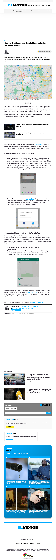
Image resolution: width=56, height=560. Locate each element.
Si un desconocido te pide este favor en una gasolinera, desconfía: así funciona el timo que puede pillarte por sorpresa (39, 482)
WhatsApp (32, 313)
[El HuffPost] (44, 5)
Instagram (40, 302)
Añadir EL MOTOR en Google (45, 51)
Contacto (46, 536)
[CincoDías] (37, 5)
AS (21, 453)
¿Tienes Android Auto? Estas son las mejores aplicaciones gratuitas (32, 125)
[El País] (30, 5)
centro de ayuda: (32, 292)
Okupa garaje (30, 0)
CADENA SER (25, 453)
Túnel (25, 0)
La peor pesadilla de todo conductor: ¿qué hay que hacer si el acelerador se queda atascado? (39, 390)
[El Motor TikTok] (30, 539)
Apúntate (10, 426)
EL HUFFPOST (13, 453)
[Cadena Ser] (49, 5)
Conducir (16, 313)
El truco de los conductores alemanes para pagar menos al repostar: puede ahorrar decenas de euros (38, 511)
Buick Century (12, 0)
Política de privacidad (16, 536)
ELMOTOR (8, 453)
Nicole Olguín (15, 50)
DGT (48, 0)
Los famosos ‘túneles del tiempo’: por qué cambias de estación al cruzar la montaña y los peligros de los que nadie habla (38, 376)
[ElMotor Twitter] (27, 539)
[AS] (33, 5)
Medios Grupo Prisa (28, 558)
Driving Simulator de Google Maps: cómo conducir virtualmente (30, 133)
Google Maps (38, 144)
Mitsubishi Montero (19, 0)
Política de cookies (34, 536)
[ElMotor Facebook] (25, 539)
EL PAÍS (18, 453)
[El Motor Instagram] (29, 539)
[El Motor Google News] (33, 539)
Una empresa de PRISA (28, 555)
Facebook (32, 302)
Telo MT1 (39, 0)
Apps (13, 313)
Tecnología (6, 40)
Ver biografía (14, 310)
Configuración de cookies (25, 536)
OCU (35, 0)
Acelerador (44, 0)
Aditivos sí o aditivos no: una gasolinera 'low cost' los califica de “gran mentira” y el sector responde (16, 482)
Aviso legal (10, 536)
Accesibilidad (41, 536)
